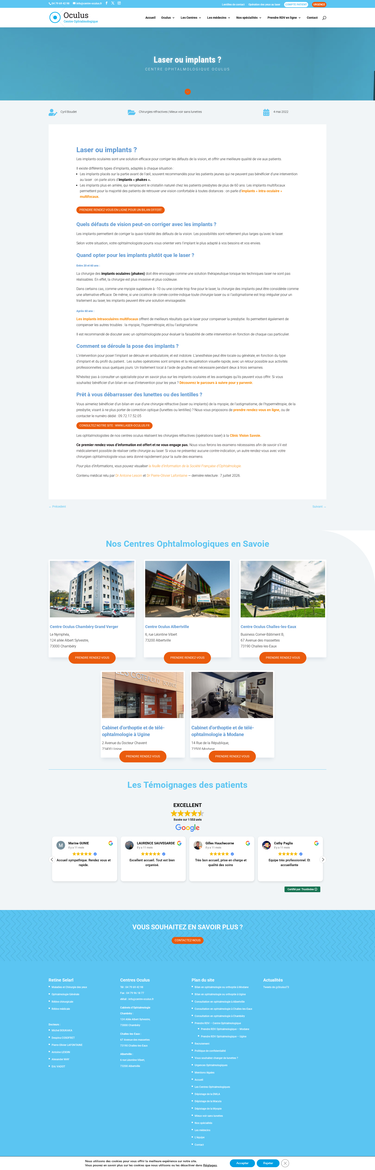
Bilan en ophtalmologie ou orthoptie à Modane (221, 987)
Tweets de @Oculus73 (276, 987)
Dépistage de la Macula (208, 1101)
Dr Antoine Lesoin (128, 475)
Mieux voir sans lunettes (185, 111)
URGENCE (319, 4)
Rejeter (268, 1163)
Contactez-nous (188, 940)
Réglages (210, 1165)
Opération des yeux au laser (264, 4)
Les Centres (189, 17)
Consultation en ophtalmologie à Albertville (220, 1001)
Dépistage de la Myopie (208, 1108)
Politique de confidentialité (210, 1050)
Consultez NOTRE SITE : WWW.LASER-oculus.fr (114, 425)
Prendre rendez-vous (92, 657)
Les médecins (216, 17)
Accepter (242, 1163)
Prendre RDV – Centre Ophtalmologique (218, 1023)
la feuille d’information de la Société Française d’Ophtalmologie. (195, 466)
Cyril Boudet (69, 111)
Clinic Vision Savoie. (246, 435)
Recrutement (202, 1043)
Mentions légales (204, 1072)
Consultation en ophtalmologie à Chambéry (220, 1016)
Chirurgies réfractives (153, 111)
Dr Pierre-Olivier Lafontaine (167, 475)
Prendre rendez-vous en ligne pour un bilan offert (120, 210)
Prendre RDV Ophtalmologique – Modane (225, 1029)
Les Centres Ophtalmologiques (212, 1086)
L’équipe (199, 1137)
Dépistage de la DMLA (207, 1094)
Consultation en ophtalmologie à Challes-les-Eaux (223, 1008)
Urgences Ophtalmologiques (211, 1065)
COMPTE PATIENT (296, 4)
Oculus (166, 17)
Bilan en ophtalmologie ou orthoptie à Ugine (220, 994)
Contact (312, 17)
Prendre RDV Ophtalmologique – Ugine (223, 1036)
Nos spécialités (247, 17)
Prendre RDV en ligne (282, 17)
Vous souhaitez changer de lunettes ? (216, 1058)
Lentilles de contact (233, 4)
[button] (323, 859)
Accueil (150, 17)
